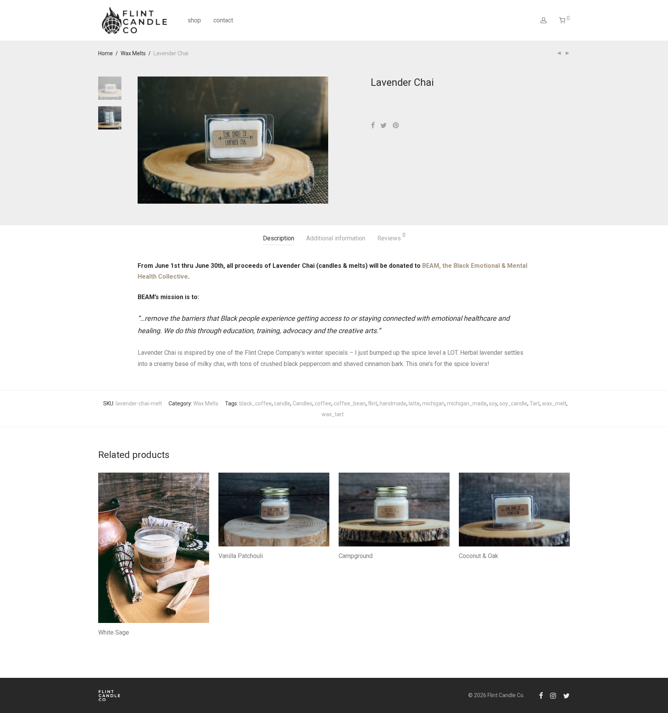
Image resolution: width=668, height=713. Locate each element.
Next (324, 140)
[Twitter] (566, 695)
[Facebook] (541, 695)
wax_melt (554, 403)
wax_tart (333, 414)
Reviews (391, 237)
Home (105, 53)
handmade (393, 403)
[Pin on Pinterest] (396, 125)
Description (278, 238)
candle (282, 403)
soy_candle (513, 403)
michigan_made (467, 403)
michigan (433, 403)
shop (194, 20)
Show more (108, 643)
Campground (356, 556)
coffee (323, 403)
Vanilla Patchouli (240, 556)
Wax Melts (133, 53)
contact (223, 20)
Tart (535, 403)
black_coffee (255, 403)
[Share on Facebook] (373, 125)
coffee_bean (350, 403)
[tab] (278, 238)
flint (372, 403)
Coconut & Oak (478, 556)
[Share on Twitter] (383, 125)
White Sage (113, 632)
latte (414, 403)
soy (493, 403)
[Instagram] (553, 695)
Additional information (335, 238)
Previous (142, 140)
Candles (302, 403)
